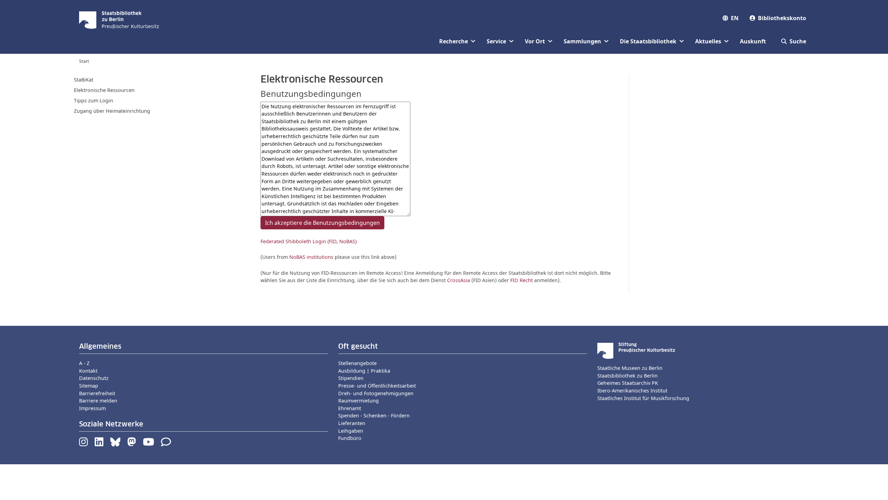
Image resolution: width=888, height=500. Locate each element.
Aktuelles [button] (708, 41)
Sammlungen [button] (582, 41)
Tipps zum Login (93, 100)
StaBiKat (83, 79)
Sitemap (88, 385)
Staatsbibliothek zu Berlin (627, 375)
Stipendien (351, 378)
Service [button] (496, 41)
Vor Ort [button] (535, 41)
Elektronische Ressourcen (104, 90)
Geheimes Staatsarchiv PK (627, 383)
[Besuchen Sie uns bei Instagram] (83, 443)
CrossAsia (458, 280)
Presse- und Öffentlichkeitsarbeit (377, 385)
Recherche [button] (453, 41)
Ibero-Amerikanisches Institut (632, 390)
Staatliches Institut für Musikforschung (643, 398)
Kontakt (88, 370)
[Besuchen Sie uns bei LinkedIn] (99, 443)
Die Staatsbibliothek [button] (648, 41)
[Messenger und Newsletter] (166, 443)
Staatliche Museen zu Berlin (630, 368)
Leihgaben (350, 430)
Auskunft (753, 41)
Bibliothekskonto (782, 18)
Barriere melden (98, 400)
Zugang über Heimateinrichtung (112, 111)
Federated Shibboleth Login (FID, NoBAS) (309, 241)
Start (84, 61)
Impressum (92, 408)
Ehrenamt (349, 408)
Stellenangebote (357, 363)
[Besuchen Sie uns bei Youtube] (148, 443)
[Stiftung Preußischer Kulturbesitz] (636, 350)
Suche (797, 41)
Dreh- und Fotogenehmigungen (375, 393)
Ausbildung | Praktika (364, 370)
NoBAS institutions (311, 257)
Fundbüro (349, 438)
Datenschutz (94, 378)
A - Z (84, 363)
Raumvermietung (358, 400)
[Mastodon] (131, 443)
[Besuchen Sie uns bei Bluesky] (115, 443)
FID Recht (521, 280)
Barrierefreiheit (97, 393)
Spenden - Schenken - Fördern (374, 415)
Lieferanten (351, 423)
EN (734, 18)
